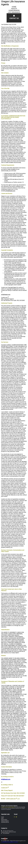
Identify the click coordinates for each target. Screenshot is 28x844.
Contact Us (14, 18)
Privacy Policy (4, 819)
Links (2, 818)
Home (14, 7)
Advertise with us (5, 822)
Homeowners (14, 10)
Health (14, 9)
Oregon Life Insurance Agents (9, 805)
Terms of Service (5, 820)
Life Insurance (14, 12)
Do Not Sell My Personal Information (9, 841)
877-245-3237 (6, 833)
